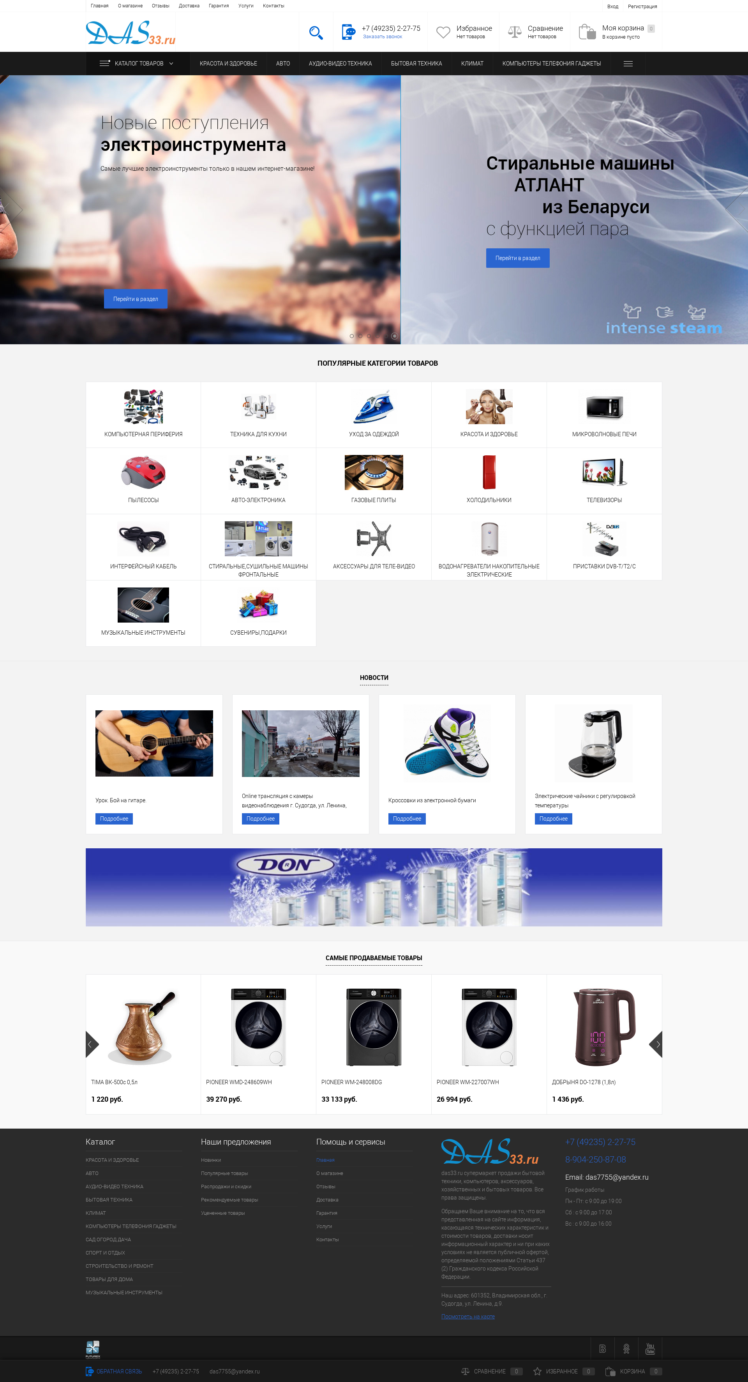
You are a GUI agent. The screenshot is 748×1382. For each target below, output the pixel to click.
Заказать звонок (382, 36)
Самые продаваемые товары (374, 958)
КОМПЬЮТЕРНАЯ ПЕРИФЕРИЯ (143, 434)
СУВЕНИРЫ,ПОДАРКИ (258, 633)
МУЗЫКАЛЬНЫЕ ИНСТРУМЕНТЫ (143, 633)
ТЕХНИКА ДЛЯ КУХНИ (258, 434)
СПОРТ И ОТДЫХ (105, 1253)
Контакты (273, 6)
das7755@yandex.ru (617, 1177)
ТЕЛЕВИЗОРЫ (604, 500)
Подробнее (114, 819)
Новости (374, 677)
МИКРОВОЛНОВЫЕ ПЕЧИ (604, 434)
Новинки (211, 1160)
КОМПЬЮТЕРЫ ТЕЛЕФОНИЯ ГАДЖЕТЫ (552, 63)
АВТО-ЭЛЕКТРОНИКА (258, 500)
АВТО (283, 63)
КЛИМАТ (472, 63)
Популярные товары (224, 1173)
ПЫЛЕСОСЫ (143, 500)
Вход (612, 6)
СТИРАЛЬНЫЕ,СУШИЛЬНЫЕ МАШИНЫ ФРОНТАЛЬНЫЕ (258, 570)
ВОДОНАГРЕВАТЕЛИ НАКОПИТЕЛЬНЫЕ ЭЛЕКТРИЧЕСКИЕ (489, 570)
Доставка (189, 6)
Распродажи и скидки (226, 1186)
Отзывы (160, 6)
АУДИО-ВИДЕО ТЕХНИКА (340, 63)
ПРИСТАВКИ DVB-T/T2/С (604, 566)
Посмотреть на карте (468, 1316)
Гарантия (219, 6)
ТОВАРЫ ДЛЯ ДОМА (109, 1279)
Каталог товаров (140, 63)
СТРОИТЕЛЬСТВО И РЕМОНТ (119, 1266)
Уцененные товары (223, 1213)
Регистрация (642, 6)
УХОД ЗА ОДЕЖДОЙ (374, 434)
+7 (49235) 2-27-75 (176, 1371)
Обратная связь (118, 1371)
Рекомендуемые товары (229, 1200)
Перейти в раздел (375, 299)
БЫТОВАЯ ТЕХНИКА (416, 63)
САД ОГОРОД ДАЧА (108, 1239)
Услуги (246, 6)
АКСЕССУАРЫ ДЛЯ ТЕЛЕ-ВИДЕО (374, 566)
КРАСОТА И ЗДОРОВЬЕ (228, 63)
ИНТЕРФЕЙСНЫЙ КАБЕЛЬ (143, 566)
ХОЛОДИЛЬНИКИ (489, 500)
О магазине (130, 6)
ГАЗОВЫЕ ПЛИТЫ (373, 500)
